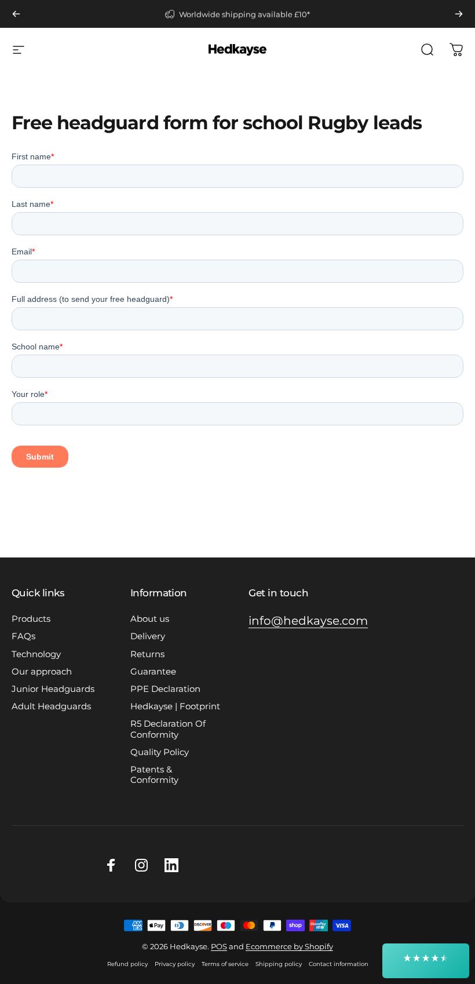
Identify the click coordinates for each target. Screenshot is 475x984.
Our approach (42, 671)
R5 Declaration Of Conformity (168, 729)
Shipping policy (278, 964)
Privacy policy (175, 964)
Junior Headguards (53, 689)
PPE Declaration (165, 689)
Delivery (147, 636)
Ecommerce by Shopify (289, 946)
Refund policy (127, 964)
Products (31, 619)
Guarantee (153, 671)
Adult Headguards (51, 706)
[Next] (459, 14)
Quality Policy (159, 752)
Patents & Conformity (154, 774)
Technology (36, 654)
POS (219, 946)
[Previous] (16, 14)
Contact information (338, 964)
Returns (147, 654)
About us (149, 619)
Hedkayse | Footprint (175, 706)
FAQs (23, 636)
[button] (425, 960)
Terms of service (225, 964)
